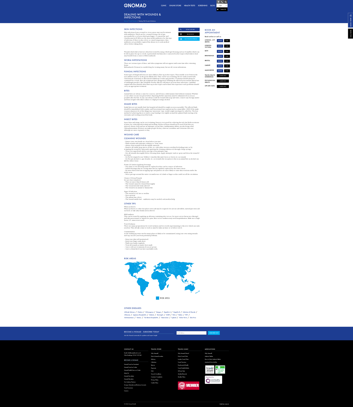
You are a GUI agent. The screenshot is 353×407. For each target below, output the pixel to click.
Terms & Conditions (156, 374)
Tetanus (139, 318)
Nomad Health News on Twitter (132, 370)
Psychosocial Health (210, 81)
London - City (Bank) (210, 41)
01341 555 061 (190, 29)
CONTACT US (128, 349)
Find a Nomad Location (157, 356)
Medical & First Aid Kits (211, 362)
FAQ (152, 371)
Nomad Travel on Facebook (131, 364)
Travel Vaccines (133, 21)
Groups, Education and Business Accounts (135, 385)
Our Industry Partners (130, 382)
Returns (153, 365)
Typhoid (173, 318)
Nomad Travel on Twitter (130, 367)
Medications (210, 349)
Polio (174, 315)
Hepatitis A (167, 312)
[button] (222, 9)
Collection (153, 362)
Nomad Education (128, 379)
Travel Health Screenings (210, 76)
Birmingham (209, 56)
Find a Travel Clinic (183, 356)
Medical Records (182, 374)
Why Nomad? (154, 353)
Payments (153, 368)
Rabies (180, 315)
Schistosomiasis (129, 318)
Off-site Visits (210, 86)
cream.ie (226, 404)
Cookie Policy (154, 383)
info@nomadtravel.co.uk (134, 353)
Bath (206, 51)
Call (227, 40)
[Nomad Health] (135, 5)
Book (220, 40)
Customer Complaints (156, 377)
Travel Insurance (128, 388)
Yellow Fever (183, 318)
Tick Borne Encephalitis (151, 318)
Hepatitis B (176, 312)
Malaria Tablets (209, 356)
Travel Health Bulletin (183, 368)
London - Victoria (208, 46)
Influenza (127, 315)
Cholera (140, 312)
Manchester (209, 70)
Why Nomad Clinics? (183, 353)
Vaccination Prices (190, 39)
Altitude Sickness (129, 312)
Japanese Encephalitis (139, 315)
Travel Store (156, 349)
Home (125, 21)
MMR (168, 315)
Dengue (158, 312)
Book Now (190, 34)
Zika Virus (193, 318)
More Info (223, 75)
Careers (126, 391)
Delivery (153, 359)
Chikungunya (149, 312)
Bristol (207, 60)
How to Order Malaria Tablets (213, 359)
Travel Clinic (183, 349)
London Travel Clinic (183, 359)
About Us (126, 373)
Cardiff (207, 65)
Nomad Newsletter (129, 376)
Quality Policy (181, 377)
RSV (186, 315)
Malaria (151, 315)
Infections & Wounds (189, 312)
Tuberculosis (165, 318)
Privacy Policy (154, 380)
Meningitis (160, 315)
